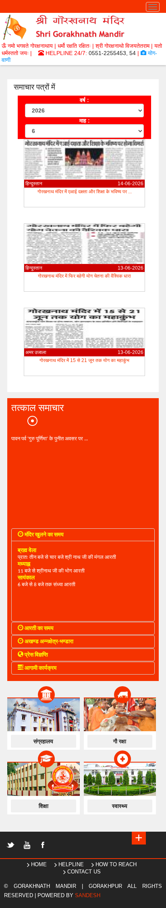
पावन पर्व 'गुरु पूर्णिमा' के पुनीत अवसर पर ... (49, 438)
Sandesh (87, 895)
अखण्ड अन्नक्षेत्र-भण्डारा (48, 642)
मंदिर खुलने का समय (43, 535)
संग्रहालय (43, 741)
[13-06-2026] (84, 261)
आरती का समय (38, 629)
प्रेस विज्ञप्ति (35, 655)
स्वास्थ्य (119, 806)
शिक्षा (43, 806)
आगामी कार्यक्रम (39, 668)
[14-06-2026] (84, 177)
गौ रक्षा (119, 741)
